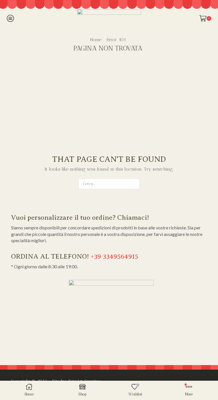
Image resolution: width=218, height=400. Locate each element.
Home (95, 39)
